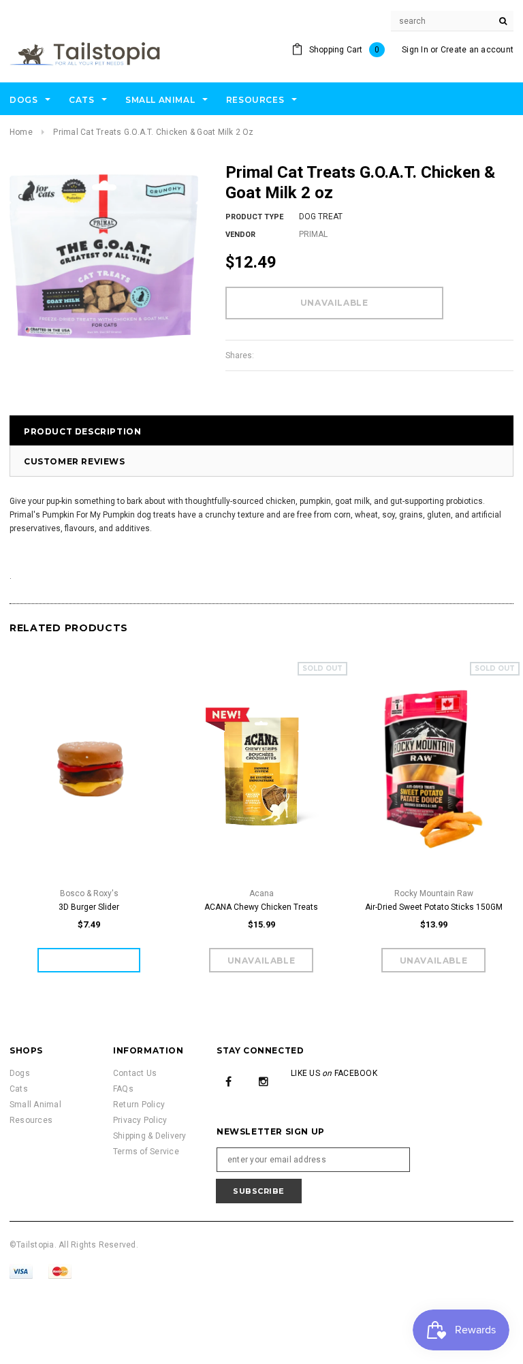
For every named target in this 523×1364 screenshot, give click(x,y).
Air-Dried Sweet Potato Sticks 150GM (434, 907)
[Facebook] (229, 1081)
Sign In (415, 49)
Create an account (477, 49)
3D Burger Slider (89, 907)
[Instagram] (263, 1081)
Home (21, 132)
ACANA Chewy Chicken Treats (261, 907)
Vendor (240, 234)
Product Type (254, 216)
